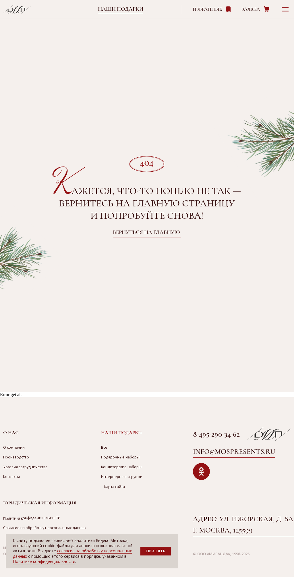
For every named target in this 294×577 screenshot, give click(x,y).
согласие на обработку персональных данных (72, 553)
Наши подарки (120, 8)
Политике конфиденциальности (44, 561)
